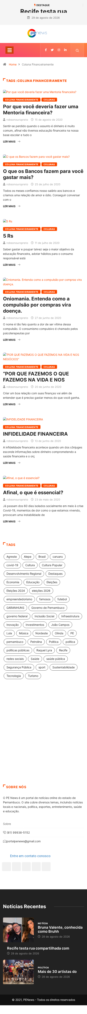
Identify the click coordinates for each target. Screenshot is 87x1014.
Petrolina (36, 641)
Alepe (27, 556)
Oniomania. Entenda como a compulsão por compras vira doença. (37, 305)
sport (41, 667)
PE (72, 633)
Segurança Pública (18, 667)
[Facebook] (6, 866)
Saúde (35, 658)
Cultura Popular (52, 565)
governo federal (17, 616)
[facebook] (46, 50)
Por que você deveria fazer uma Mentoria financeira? (40, 110)
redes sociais (15, 658)
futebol (62, 599)
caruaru (58, 556)
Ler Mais (9, 141)
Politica (53, 641)
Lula (9, 633)
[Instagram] (36, 866)
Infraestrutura (70, 616)
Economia (12, 582)
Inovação (12, 624)
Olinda (59, 633)
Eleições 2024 (15, 590)
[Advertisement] (43, 736)
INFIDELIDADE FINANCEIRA (35, 434)
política (70, 641)
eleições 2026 (41, 590)
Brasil (42, 556)
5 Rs (8, 236)
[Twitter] (52, 50)
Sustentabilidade (63, 667)
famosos (44, 599)
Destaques (55, 573)
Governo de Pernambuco (47, 607)
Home (13, 64)
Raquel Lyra (44, 650)
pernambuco (14, 641)
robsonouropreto (17, 119)
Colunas (49, 99)
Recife (63, 650)
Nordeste (41, 633)
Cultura (30, 565)
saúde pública (55, 658)
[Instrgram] (59, 50)
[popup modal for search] (77, 50)
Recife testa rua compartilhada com (38, 948)
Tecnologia (13, 675)
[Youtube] (46, 866)
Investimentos (35, 624)
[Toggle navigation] (9, 50)
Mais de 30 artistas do (57, 971)
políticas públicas (17, 650)
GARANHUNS (15, 607)
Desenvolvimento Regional (23, 573)
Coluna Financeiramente (21, 99)
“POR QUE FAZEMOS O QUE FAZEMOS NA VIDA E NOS (36, 377)
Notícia (43, 923)
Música (23, 633)
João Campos (60, 624)
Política (43, 967)
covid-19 (12, 565)
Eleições (52, 582)
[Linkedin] (65, 50)
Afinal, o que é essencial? (33, 492)
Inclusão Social (44, 616)
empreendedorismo (19, 599)
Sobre (7, 823)
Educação (32, 582)
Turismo (33, 675)
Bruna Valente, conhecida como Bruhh (60, 929)
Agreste (11, 556)
